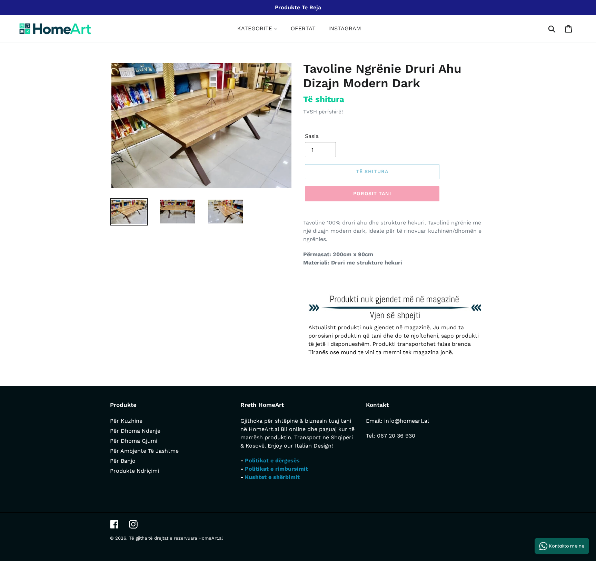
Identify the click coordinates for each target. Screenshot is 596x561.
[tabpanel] (394, 325)
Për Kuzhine (126, 421)
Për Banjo (123, 461)
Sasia (312, 136)
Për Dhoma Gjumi (133, 441)
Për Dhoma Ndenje (135, 431)
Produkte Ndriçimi (134, 471)
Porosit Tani (372, 193)
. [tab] (308, 281)
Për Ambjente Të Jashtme (144, 451)
